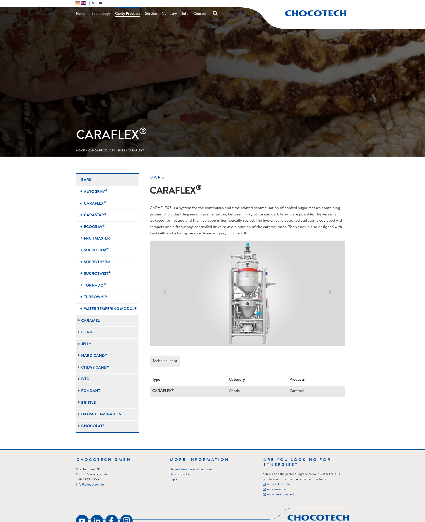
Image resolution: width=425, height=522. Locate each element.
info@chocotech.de (90, 484)
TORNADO (95, 285)
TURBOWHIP (95, 297)
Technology (101, 14)
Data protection (180, 474)
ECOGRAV (94, 226)
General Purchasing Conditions (190, 469)
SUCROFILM (96, 250)
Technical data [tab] (164, 361)
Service (151, 14)
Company (169, 14)
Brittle (88, 403)
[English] (84, 3)
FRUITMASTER (97, 239)
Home (81, 14)
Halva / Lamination (101, 414)
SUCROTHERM (97, 262)
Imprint (174, 479)
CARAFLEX (136, 150)
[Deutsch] (78, 3)
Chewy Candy (95, 368)
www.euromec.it (278, 489)
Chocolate (93, 426)
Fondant (90, 391)
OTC (85, 379)
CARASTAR (95, 214)
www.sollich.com (278, 484)
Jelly (86, 344)
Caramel (90, 321)
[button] (164, 293)
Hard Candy (94, 356)
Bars (121, 150)
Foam (87, 332)
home (80, 150)
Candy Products (127, 14)
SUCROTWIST (97, 273)
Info (185, 14)
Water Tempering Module (110, 309)
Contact (200, 14)
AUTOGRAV (95, 191)
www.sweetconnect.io (282, 494)
